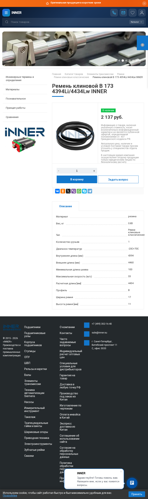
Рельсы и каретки (35, 369)
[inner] (12, 327)
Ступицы (29, 351)
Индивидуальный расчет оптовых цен (71, 354)
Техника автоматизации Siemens (34, 393)
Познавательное (16, 98)
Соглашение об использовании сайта (69, 438)
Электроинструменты (38, 443)
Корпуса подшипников (33, 344)
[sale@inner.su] (123, 13)
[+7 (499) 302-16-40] (114, 13)
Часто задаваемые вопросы (68, 342)
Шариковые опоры (36, 432)
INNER (17, 13)
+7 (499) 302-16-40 (102, 323)
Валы (27, 374)
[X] (68, 191)
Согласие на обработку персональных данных (69, 452)
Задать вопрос (118, 179)
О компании (67, 327)
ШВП (27, 363)
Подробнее (10, 495)
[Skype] (84, 191)
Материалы (12, 89)
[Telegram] (89, 191)
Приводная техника (36, 437)
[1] (25, 152)
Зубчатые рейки (34, 449)
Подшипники (32, 327)
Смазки (29, 455)
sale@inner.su (99, 332)
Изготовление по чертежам (70, 407)
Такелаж (29, 417)
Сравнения (12, 117)
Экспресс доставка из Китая (67, 426)
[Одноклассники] (63, 191)
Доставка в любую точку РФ (70, 386)
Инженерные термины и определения (20, 78)
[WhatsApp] (79, 191)
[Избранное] (132, 13)
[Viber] (73, 191)
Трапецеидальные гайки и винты (36, 424)
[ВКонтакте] (57, 191)
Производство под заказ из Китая (69, 396)
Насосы (29, 402)
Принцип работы (15, 107)
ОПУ (27, 357)
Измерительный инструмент (34, 409)
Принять (136, 494)
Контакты (66, 333)
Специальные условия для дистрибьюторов (71, 366)
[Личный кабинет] (142, 13)
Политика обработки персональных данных (69, 467)
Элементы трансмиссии (32, 382)
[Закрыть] (144, 3)
